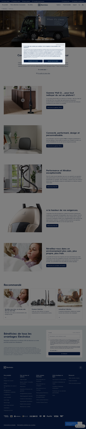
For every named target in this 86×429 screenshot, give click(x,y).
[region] (43, 54)
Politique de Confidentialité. (32, 57)
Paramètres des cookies (33, 61)
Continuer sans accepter (60, 44)
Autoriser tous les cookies (53, 61)
